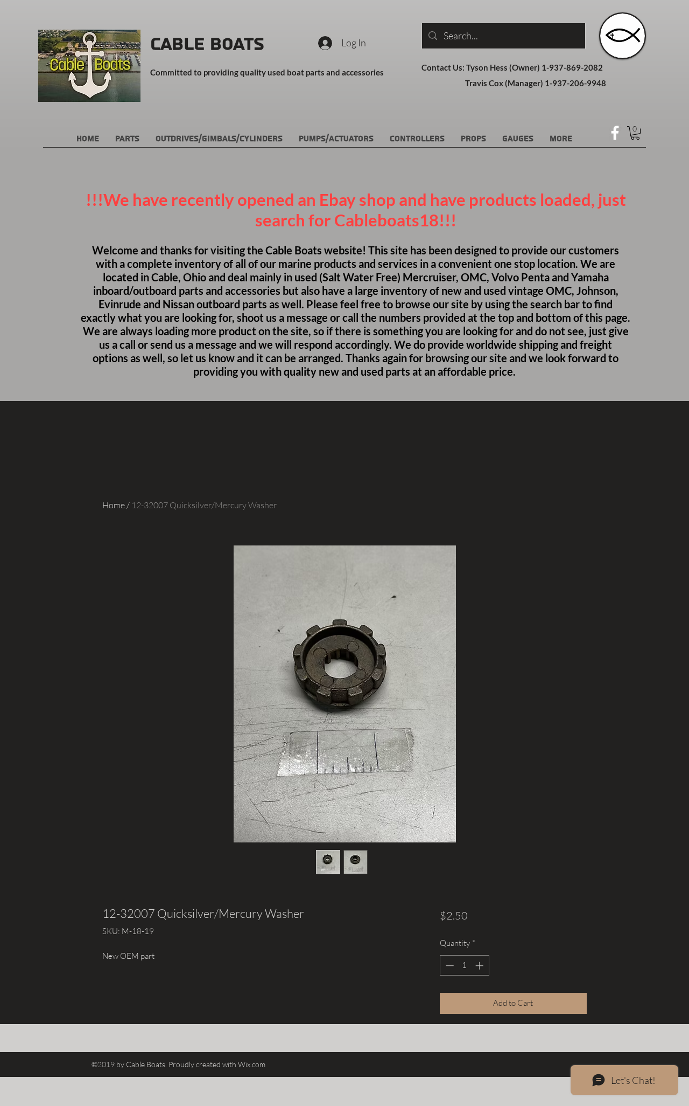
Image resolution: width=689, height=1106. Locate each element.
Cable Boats (207, 44)
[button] (635, 133)
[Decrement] (448, 966)
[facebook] (615, 132)
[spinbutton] (464, 966)
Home (113, 505)
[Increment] (480, 966)
